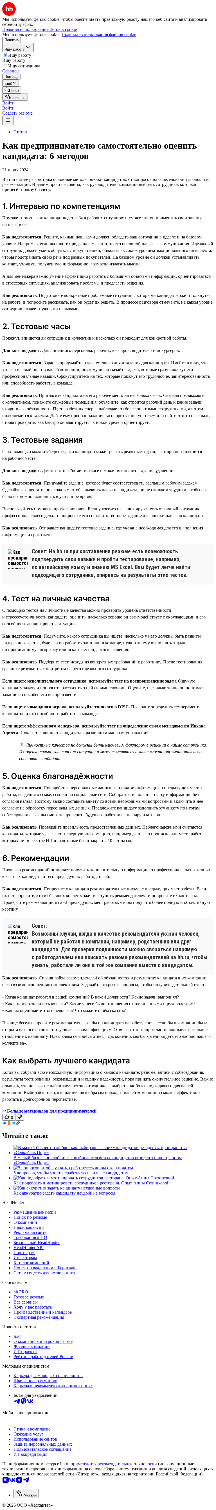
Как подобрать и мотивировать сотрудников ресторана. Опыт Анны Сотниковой (92, 1183)
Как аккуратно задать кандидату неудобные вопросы (64, 1193)
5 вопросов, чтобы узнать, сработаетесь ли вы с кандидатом (71, 1172)
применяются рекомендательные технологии (114, 1463)
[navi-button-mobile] (8, 120)
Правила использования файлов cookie (99, 34)
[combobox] (26, 1493)
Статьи (20, 131)
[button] (8, 103)
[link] (11, 90)
